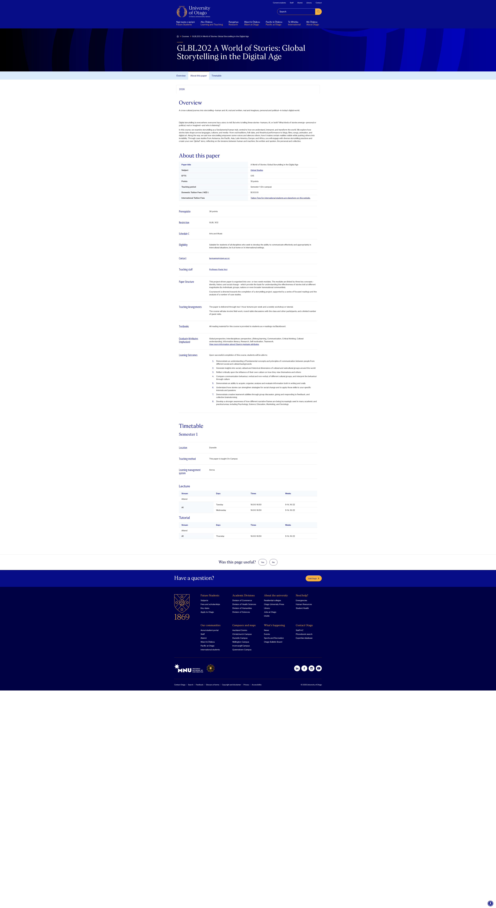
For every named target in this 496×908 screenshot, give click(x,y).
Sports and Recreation (274, 638)
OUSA (266, 616)
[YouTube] (319, 668)
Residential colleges (272, 600)
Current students (279, 3)
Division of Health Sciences (244, 604)
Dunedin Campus (239, 638)
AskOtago (312, 578)
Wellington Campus (240, 642)
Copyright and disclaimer (231, 685)
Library (309, 3)
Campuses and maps (244, 625)
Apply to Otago (207, 612)
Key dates (205, 608)
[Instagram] (312, 668)
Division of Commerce (242, 600)
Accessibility (257, 685)
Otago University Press (274, 604)
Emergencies (301, 600)
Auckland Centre (239, 630)
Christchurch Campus (242, 634)
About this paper (198, 75)
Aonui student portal (209, 630)
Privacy (246, 685)
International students (210, 650)
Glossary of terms (212, 685)
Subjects (204, 600)
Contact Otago (304, 625)
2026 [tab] (182, 89)
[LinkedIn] (297, 668)
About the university (276, 595)
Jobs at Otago (270, 612)
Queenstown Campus (241, 650)
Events (267, 634)
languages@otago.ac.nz (219, 258)
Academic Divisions (243, 595)
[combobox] (296, 11)
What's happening (274, 625)
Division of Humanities (242, 608)
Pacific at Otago (207, 646)
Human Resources (304, 604)
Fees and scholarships (210, 604)
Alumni (300, 3)
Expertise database (304, 638)
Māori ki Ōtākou (208, 642)
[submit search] (318, 11)
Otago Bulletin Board (273, 642)
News (266, 630)
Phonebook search (304, 634)
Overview (181, 75)
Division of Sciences (241, 612)
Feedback (199, 685)
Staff (291, 3)
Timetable (216, 75)
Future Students (210, 595)
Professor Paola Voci (218, 269)
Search (190, 685)
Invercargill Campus (241, 646)
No (273, 562)
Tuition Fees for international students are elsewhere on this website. (280, 198)
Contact (319, 3)
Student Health (302, 608)
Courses (185, 36)
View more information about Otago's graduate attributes (234, 344)
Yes (262, 562)
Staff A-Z (299, 630)
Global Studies (257, 170)
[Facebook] (304, 668)
